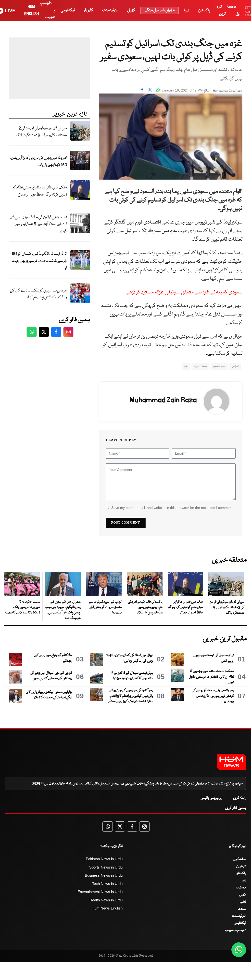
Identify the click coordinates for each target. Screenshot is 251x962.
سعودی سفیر (219, 366)
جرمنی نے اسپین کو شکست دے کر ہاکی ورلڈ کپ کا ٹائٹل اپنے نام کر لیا (38, 294)
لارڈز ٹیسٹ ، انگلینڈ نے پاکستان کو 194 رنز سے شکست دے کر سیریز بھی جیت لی (39, 261)
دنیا (186, 10)
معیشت (241, 887)
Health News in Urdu (106, 900)
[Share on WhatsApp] (158, 89)
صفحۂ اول (239, 859)
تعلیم (243, 902)
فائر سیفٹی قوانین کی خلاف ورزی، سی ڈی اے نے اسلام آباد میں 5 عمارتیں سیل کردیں (38, 224)
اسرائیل (235, 366)
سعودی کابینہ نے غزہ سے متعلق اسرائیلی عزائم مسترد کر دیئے (184, 292)
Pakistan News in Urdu (104, 859)
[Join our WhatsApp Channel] (238, 949)
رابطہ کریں (239, 798)
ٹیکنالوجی (68, 10)
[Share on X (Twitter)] (150, 89)
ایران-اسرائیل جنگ (158, 10)
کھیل (131, 10)
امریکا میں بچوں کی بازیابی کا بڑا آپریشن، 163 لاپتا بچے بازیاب (38, 161)
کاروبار (88, 10)
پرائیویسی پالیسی (211, 798)
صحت (242, 909)
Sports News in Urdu (106, 867)
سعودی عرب (200, 366)
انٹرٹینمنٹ (110, 10)
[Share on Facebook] (142, 89)
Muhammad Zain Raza (227, 91)
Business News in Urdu (104, 875)
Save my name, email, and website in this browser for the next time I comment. (172, 508)
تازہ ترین (241, 866)
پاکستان (204, 10)
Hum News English (107, 908)
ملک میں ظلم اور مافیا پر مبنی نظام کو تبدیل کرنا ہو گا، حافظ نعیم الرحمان (40, 191)
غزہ (186, 366)
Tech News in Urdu (107, 884)
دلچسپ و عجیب (235, 930)
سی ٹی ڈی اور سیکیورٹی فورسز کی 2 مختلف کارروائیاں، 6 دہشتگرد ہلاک (41, 131)
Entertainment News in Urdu (100, 892)
